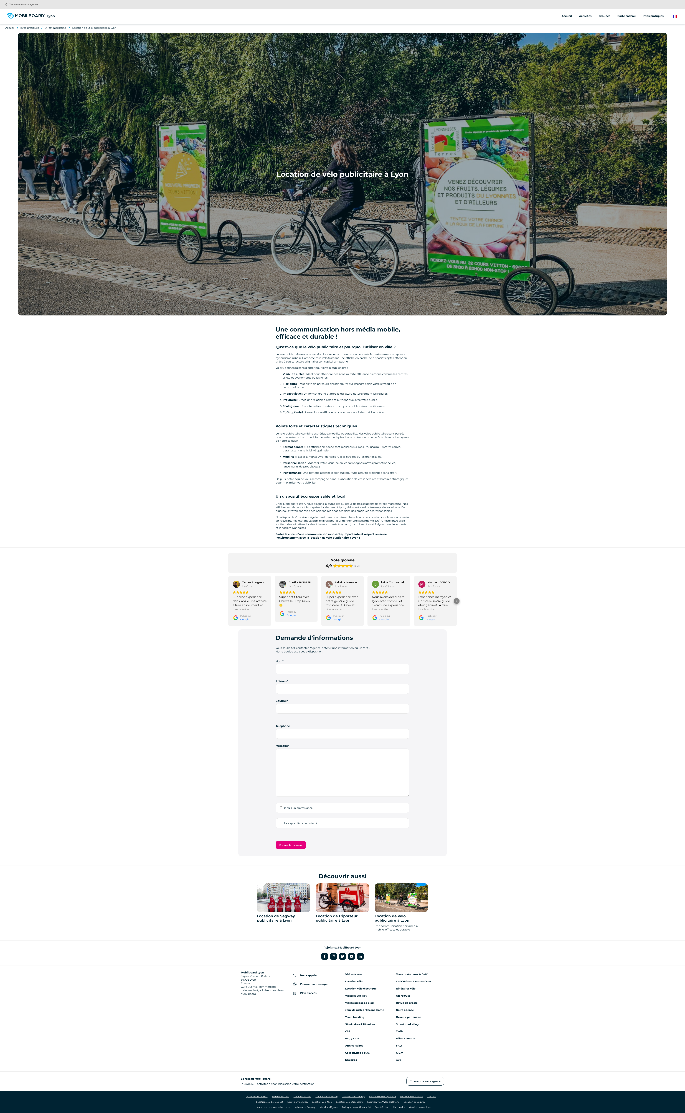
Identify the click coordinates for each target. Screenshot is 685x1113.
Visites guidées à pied (359, 1002)
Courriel (281, 701)
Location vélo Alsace (327, 1096)
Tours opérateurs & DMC (412, 974)
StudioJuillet (381, 1107)
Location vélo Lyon (297, 1102)
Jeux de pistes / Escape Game (364, 1010)
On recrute (403, 995)
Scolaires (351, 1059)
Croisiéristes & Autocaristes (413, 981)
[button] (228, 601)
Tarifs (399, 1031)
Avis (398, 1059)
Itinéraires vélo (405, 988)
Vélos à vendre (405, 1038)
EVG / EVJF (352, 1038)
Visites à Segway (356, 995)
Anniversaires (354, 1045)
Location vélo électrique (361, 988)
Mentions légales (329, 1107)
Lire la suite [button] (241, 609)
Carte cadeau (626, 16)
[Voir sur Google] (236, 584)
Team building (354, 1017)
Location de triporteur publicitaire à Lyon (337, 918)
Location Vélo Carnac (411, 1096)
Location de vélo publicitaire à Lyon (94, 27)
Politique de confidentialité (356, 1107)
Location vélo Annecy (353, 1096)
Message (282, 745)
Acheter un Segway (305, 1107)
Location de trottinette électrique (272, 1107)
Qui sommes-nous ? (257, 1096)
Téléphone (283, 726)
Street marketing (55, 27)
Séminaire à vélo (280, 1096)
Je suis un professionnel (298, 807)
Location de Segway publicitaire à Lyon (276, 918)
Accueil (567, 16)
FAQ (399, 1045)
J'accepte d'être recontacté (300, 823)
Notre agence (405, 1010)
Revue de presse (407, 1002)
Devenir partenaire (408, 1017)
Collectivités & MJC (357, 1052)
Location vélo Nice (322, 1102)
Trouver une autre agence (21, 4)
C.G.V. (399, 1052)
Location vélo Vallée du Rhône (383, 1102)
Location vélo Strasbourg (349, 1102)
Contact (431, 1096)
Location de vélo (302, 1096)
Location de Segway (414, 1102)
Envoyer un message (314, 984)
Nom (279, 661)
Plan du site (398, 1107)
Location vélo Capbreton (382, 1096)
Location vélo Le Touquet (269, 1102)
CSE (347, 1031)
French (677, 16)
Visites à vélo (353, 974)
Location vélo (353, 981)
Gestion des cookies (419, 1107)
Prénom (281, 681)
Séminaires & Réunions (360, 1024)
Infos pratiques (29, 27)
